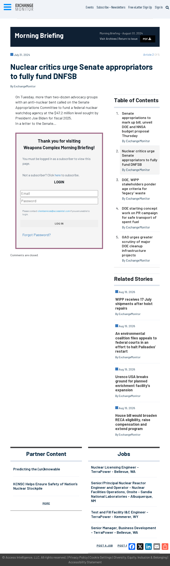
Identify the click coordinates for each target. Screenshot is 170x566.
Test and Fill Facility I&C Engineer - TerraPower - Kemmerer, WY (119, 514)
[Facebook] (132, 546)
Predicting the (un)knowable (36, 469)
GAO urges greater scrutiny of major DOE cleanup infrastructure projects (137, 246)
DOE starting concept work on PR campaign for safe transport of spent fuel (140, 215)
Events (90, 7)
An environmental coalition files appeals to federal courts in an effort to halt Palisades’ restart (136, 342)
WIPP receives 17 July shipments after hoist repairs (134, 303)
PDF (145, 39)
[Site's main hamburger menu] (7, 7)
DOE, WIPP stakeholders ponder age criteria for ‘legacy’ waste (139, 186)
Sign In (159, 7)
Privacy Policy (78, 557)
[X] (140, 546)
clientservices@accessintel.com (54, 211)
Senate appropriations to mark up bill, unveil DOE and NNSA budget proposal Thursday (137, 124)
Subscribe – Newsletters (111, 7)
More (46, 503)
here (58, 175)
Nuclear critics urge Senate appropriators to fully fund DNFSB (139, 158)
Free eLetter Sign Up (140, 7)
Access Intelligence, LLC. (23, 557)
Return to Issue (128, 38)
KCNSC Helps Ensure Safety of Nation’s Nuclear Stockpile (45, 486)
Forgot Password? (36, 234)
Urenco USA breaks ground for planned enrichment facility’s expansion (132, 383)
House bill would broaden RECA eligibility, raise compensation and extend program (136, 422)
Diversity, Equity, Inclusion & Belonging (140, 557)
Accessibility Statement (85, 562)
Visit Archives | (109, 38)
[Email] (157, 546)
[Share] (165, 546)
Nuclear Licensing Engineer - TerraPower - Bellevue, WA (115, 469)
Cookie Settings (101, 557)
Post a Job (105, 545)
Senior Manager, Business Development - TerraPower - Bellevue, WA (123, 530)
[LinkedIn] (148, 546)
